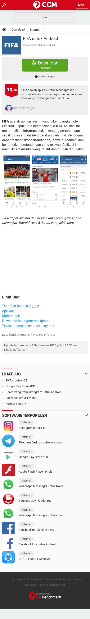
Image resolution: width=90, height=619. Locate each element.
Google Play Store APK (20, 386)
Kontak (75, 579)
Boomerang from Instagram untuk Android (33, 392)
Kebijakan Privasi (57, 579)
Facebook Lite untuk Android (37, 544)
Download (18, 29)
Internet (35, 29)
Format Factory (16, 403)
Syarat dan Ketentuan (30, 579)
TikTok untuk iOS (16, 380)
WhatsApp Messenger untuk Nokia (41, 486)
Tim (11, 579)
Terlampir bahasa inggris (20, 306)
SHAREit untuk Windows (34, 559)
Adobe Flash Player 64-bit (35, 471)
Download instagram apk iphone (26, 321)
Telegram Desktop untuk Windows (41, 442)
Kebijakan (31, 584)
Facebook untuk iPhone (21, 398)
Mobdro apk (11, 316)
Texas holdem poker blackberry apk (28, 326)
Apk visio (8, 311)
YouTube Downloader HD (35, 500)
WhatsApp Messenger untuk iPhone (42, 515)
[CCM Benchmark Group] (45, 596)
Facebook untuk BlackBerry (36, 529)
